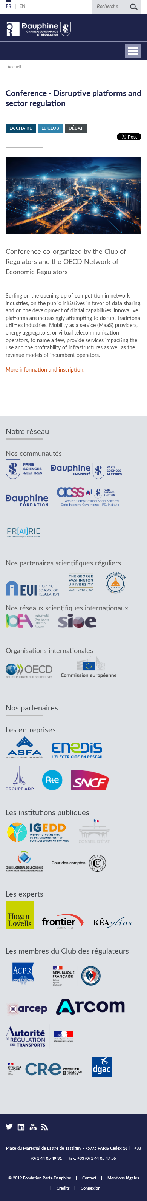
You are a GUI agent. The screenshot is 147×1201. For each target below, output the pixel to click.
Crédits (63, 1188)
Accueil (14, 67)
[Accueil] (38, 29)
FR (8, 6)
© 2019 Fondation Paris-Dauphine (39, 1178)
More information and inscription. (45, 370)
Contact (89, 1178)
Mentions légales (123, 1178)
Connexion (90, 1188)
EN (22, 6)
